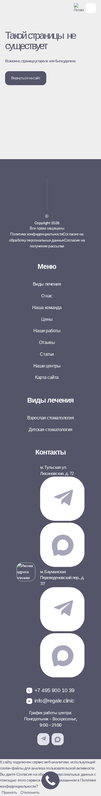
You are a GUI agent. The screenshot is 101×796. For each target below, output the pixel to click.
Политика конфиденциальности (36, 234)
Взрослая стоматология (50, 417)
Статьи (47, 354)
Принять (9, 792)
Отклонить (30, 792)
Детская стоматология (50, 429)
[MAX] (62, 565)
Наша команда (46, 307)
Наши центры (47, 365)
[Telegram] (62, 519)
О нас (46, 295)
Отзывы (47, 342)
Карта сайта (47, 377)
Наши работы (47, 330)
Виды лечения (47, 283)
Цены (46, 319)
